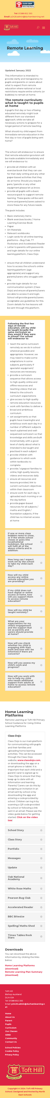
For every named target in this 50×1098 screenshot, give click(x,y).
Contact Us (11, 1042)
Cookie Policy (12, 1051)
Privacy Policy (12, 1055)
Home (8, 1013)
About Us (10, 1017)
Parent (8, 1020)
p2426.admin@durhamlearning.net (27, 16)
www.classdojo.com (28, 760)
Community (11, 1038)
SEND (8, 1035)
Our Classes (11, 1031)
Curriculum (10, 1028)
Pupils (8, 1024)
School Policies (13, 1047)
